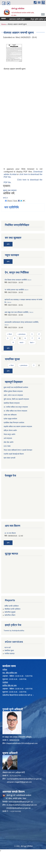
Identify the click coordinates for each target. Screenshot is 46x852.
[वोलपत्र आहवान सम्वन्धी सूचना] (14, 53)
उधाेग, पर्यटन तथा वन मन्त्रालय (13, 395)
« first (9, 334)
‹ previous (21, 334)
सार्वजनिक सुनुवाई (10, 612)
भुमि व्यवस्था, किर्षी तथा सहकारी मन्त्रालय (16, 399)
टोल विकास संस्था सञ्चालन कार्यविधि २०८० (18, 280)
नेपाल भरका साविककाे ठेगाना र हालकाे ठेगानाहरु (18, 450)
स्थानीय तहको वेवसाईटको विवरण (14, 454)
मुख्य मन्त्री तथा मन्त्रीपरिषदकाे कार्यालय (16, 387)
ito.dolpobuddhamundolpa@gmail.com (22, 805)
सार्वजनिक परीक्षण (10, 615)
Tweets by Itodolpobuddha (14, 630)
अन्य (8, 244)
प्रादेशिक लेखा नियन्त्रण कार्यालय (14, 423)
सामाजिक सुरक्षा (9, 650)
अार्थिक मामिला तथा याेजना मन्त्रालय (15, 411)
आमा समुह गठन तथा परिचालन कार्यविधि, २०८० (19, 312)
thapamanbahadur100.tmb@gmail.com (22, 743)
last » (32, 342)
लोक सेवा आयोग (8, 442)
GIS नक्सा (7, 446)
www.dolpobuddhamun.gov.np (21, 802)
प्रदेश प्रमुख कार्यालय (10, 419)
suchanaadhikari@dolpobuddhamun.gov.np (24, 779)
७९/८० (5, 198)
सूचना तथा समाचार (10, 190)
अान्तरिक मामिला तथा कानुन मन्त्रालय (16, 407)
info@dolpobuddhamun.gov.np (18, 808)
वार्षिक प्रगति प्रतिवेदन (12, 606)
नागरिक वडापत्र (9, 653)
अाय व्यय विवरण (10, 533)
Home (3, 24)
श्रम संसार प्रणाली (9, 458)
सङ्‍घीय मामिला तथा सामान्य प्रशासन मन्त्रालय (18, 426)
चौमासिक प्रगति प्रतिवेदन (12, 609)
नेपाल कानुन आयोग (9, 434)
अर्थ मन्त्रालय (8, 438)
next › (22, 342)
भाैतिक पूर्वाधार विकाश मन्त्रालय (13, 391)
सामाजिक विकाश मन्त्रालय (12, 403)
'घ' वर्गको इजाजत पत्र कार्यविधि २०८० (16, 290)
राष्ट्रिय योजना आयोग (10, 430)
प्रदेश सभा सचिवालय (10, 415)
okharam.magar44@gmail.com (19, 782)
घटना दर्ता (8, 647)
